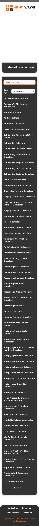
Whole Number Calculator (16, 98)
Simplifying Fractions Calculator (19, 191)
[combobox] (19, 82)
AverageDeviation (12, 112)
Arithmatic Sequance (14, 123)
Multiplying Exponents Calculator (19, 361)
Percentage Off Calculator (16, 266)
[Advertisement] (19, 39)
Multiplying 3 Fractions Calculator (19, 378)
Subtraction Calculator (14, 143)
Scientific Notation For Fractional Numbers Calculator (19, 203)
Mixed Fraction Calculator (16, 414)
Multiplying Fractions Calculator (18, 355)
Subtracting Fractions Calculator (19, 168)
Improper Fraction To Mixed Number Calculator (17, 452)
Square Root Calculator (15, 179)
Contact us (12, 508)
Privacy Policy (13, 513)
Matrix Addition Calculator (16, 425)
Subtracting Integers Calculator (19, 162)
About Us (28, 513)
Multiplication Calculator (15, 392)
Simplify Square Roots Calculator (19, 196)
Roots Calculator (12, 222)
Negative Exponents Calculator (18, 317)
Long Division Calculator (15, 431)
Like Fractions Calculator (15, 445)
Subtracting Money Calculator (18, 148)
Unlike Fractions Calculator (16, 129)
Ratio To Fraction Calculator (17, 247)
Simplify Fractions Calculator (17, 210)
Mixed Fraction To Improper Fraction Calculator (17, 399)
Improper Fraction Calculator (17, 467)
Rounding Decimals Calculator (18, 216)
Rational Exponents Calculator (18, 252)
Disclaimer (27, 508)
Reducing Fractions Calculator (18, 227)
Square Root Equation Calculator (19, 185)
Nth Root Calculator (13, 311)
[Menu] (33, 14)
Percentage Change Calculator (18, 292)
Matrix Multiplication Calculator (18, 420)
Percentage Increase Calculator (19, 272)
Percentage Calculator (14, 305)
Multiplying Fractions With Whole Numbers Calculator (19, 348)
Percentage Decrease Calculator (19, 278)
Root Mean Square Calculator (18, 233)
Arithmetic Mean (11, 118)
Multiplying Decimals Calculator (18, 367)
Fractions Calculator (13, 481)
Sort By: (6, 91)
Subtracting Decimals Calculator (19, 174)
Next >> (21, 488)
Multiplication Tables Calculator (19, 372)
